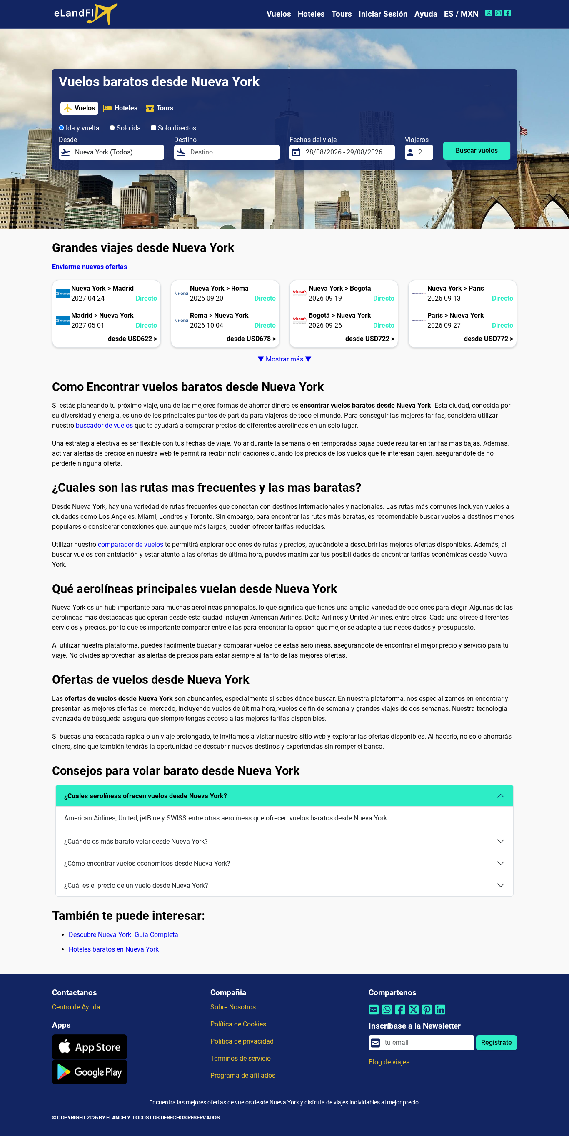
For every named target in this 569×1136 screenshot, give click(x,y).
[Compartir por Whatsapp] (387, 1015)
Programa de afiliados (242, 1075)
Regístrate (496, 1042)
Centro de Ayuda (76, 1007)
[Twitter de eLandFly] (489, 13)
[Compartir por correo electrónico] (374, 1015)
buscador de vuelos (104, 425)
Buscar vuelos (477, 150)
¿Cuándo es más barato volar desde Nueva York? (136, 841)
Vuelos (279, 14)
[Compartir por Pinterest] (427, 1015)
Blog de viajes (389, 1062)
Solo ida (128, 128)
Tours (342, 14)
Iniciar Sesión (383, 14)
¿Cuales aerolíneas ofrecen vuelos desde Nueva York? (145, 796)
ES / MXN (461, 14)
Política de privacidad (242, 1041)
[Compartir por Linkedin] (440, 1015)
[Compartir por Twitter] (414, 1015)
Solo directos (176, 128)
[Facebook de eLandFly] (509, 13)
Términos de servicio (240, 1058)
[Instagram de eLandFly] (499, 13)
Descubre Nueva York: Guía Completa (123, 935)
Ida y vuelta (82, 128)
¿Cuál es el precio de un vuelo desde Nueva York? (136, 885)
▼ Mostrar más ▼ (284, 359)
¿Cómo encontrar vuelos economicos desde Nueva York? (147, 863)
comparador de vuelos (130, 544)
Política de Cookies (238, 1024)
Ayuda (425, 14)
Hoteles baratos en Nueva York (114, 949)
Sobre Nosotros (233, 1007)
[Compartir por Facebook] (400, 1015)
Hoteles (311, 14)
